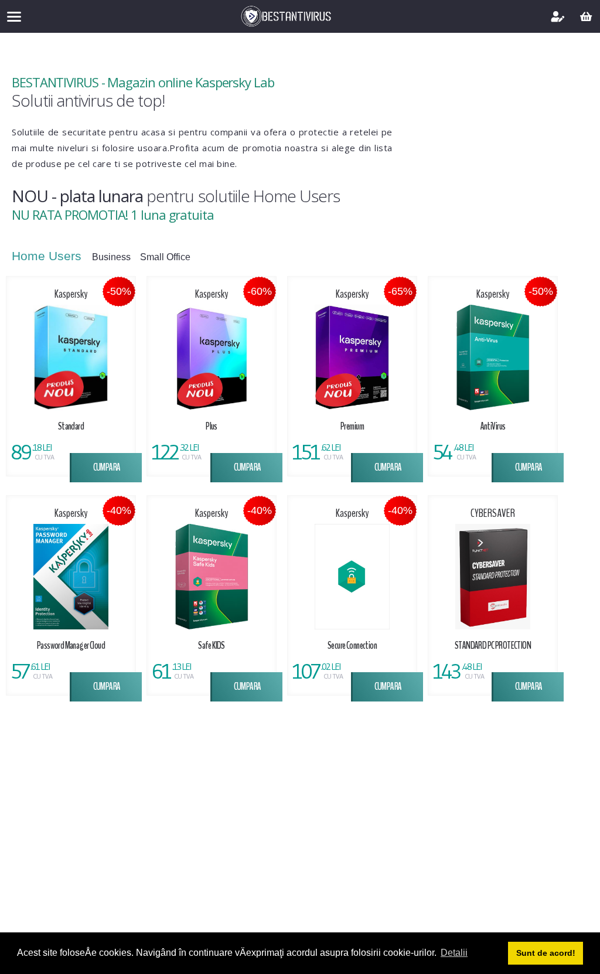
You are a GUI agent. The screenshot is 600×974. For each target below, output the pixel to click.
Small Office (166, 257)
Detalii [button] (454, 953)
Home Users (48, 256)
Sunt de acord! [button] (545, 953)
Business (112, 257)
